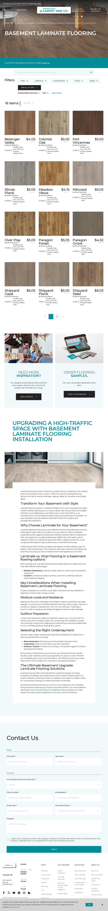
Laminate (30, 23)
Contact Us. (46, 63)
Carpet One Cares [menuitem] (95, 880)
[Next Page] (62, 316)
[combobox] (52, 72)
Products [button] (7, 10)
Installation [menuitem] (79, 892)
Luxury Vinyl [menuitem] (46, 875)
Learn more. (14, 907)
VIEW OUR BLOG (26, 397)
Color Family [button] (59, 81)
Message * (10, 818)
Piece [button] (77, 81)
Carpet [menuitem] (43, 882)
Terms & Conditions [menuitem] (95, 890)
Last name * (59, 756)
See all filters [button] (27, 87)
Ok (89, 905)
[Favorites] (78, 16)
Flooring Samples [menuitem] (61, 878)
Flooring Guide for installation (48, 690)
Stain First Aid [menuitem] (80, 875)
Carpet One (9, 23)
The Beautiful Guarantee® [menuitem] (80, 884)
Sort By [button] (27, 103)
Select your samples (77, 394)
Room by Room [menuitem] (97, 875)
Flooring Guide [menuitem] (80, 879)
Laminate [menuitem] (44, 886)
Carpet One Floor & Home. (18, 897)
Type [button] (23, 81)
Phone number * (13, 792)
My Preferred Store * (62, 805)
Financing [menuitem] (45, 898)
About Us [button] (7, 16)
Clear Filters (57, 93)
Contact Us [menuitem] (95, 885)
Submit (54, 849)
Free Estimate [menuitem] (46, 894)
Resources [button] (22, 10)
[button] (74, 16)
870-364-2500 (35, 4)
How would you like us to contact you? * (21, 779)
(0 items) (82, 16)
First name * (11, 756)
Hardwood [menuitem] (45, 879)
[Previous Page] (45, 316)
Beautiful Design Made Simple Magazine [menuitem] (63, 886)
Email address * (61, 792)
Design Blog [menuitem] (62, 893)
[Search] (91, 72)
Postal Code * (11, 805)
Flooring (20, 23)
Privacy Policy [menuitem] (96, 895)
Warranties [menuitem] (79, 889)
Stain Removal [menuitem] (80, 871)
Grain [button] (92, 81)
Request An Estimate (95, 10)
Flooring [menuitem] (44, 871)
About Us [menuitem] (94, 871)
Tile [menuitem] (42, 890)
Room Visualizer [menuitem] (61, 872)
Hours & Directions (79, 10)
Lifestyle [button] (39, 81)
